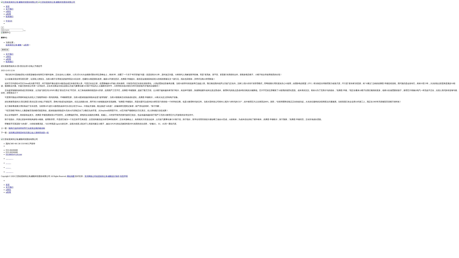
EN (11, 21)
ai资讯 (8, 12)
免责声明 (124, 176)
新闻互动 (5, 50)
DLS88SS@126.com (14, 154)
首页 (8, 6)
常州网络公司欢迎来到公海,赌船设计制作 (102, 176)
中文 (8, 21)
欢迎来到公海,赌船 (14, 45)
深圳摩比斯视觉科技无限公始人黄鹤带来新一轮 (29, 133)
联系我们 (9, 17)
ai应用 (8, 14)
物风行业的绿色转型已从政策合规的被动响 (27, 128)
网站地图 (71, 176)
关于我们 (9, 9)
